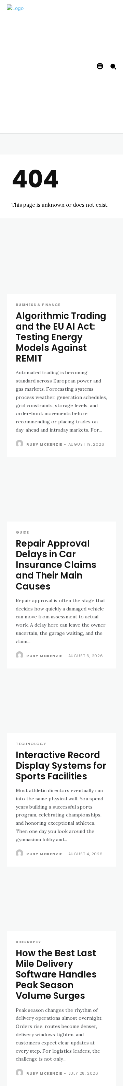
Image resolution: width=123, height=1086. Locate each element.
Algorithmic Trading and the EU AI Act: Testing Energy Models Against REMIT (61, 337)
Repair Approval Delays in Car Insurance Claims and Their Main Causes (56, 565)
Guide (22, 532)
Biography (28, 942)
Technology (31, 744)
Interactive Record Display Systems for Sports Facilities (61, 765)
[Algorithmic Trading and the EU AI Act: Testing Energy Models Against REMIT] (61, 266)
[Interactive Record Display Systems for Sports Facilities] (61, 705)
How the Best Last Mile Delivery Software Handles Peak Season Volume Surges (56, 974)
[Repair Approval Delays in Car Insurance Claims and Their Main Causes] (61, 494)
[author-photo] (20, 444)
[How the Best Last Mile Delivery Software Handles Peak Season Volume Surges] (61, 903)
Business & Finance (38, 305)
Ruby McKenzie (44, 444)
